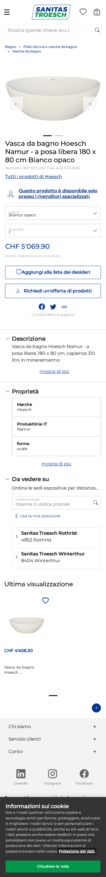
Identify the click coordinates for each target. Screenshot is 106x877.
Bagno (10, 47)
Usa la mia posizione (40, 515)
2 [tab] (59, 135)
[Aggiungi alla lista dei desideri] (45, 601)
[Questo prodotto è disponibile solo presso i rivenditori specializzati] (95, 502)
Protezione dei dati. (77, 851)
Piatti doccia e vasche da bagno (50, 47)
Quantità (15, 229)
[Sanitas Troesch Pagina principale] (51, 11)
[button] (64, 307)
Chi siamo (19, 726)
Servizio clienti (24, 739)
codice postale (27, 499)
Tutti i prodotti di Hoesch (33, 176)
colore (13, 212)
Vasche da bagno (26, 51)
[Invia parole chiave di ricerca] (97, 30)
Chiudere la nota (53, 866)
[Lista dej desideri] (83, 13)
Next (90, 103)
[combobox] (53, 30)
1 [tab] (47, 135)
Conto (15, 751)
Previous (16, 103)
